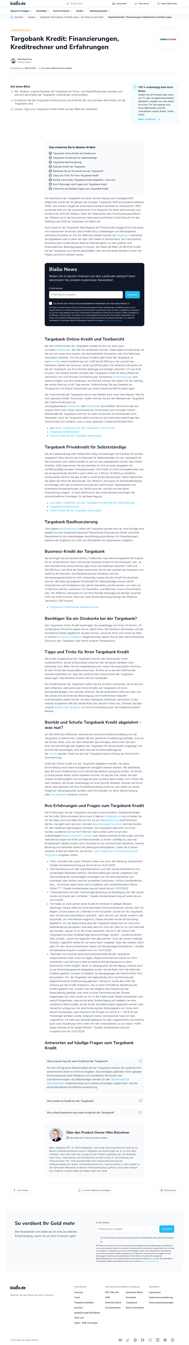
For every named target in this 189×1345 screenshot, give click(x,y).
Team (77, 1297)
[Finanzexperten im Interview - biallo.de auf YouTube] (120, 1340)
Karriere (78, 1307)
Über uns (79, 1317)
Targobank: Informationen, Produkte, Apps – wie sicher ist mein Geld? (71, 17)
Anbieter (31, 17)
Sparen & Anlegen (19, 11)
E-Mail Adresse (56, 288)
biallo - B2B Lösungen (86, 1322)
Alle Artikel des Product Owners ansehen (88, 1138)
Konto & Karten (61, 11)
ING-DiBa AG (112, 1292)
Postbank (131, 1297)
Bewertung (111, 820)
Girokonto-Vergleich (69, 636)
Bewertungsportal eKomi (107, 824)
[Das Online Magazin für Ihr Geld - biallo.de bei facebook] (142, 1340)
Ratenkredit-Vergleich (67, 707)
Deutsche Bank (113, 1302)
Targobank (122, 235)
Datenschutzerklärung (112, 320)
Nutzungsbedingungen (161, 1302)
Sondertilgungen (122, 376)
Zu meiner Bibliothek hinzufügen (57, 68)
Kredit (79, 11)
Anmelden (132, 295)
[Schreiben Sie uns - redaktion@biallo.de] (172, 1340)
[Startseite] (18, 3)
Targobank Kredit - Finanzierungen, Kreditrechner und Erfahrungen (140, 17)
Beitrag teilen (170, 1190)
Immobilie (41, 11)
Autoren (78, 1292)
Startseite (18, 17)
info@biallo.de (112, 816)
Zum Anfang (22, 1190)
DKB (107, 1297)
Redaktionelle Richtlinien (87, 1312)
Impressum (155, 1292)
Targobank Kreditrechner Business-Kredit (74, 607)
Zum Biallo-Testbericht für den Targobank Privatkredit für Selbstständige (92, 502)
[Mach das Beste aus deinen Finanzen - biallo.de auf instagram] (150, 1340)
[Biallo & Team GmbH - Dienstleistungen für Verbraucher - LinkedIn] (157, 1340)
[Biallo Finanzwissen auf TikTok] (127, 1340)
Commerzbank (113, 1307)
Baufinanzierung (69, 528)
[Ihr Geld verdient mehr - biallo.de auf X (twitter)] (165, 1340)
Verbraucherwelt (98, 11)
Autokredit (74, 406)
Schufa (53, 753)
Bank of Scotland (135, 1307)
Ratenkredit (63, 349)
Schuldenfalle (58, 794)
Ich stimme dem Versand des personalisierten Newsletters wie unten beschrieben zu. (91, 303)
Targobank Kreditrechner (64, 431)
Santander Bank (134, 1292)
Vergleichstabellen (84, 1302)
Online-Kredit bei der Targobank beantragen (76, 435)
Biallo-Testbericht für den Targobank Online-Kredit (85, 427)
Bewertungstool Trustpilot (77, 835)
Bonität (55, 361)
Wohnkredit (93, 406)
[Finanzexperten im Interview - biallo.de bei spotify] (135, 1340)
